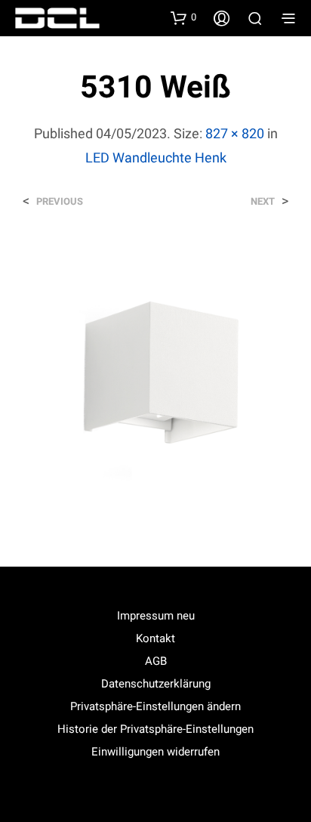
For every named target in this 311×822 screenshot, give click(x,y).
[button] (183, 17)
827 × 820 (234, 133)
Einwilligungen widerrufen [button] (155, 752)
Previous (59, 201)
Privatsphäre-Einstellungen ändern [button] (155, 706)
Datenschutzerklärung (156, 684)
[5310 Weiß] (155, 373)
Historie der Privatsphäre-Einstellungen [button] (155, 729)
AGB (156, 661)
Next (263, 201)
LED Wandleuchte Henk (155, 157)
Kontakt (155, 638)
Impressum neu (156, 616)
